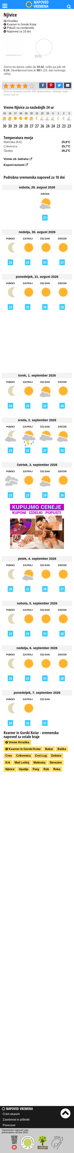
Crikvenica (23, 755)
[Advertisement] (37, 341)
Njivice (10, 769)
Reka (56, 769)
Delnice (56, 755)
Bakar (49, 749)
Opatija (23, 769)
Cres (8, 755)
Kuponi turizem (14, 164)
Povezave (9, 1125)
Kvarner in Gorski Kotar (21, 24)
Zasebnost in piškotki (16, 1119)
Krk (7, 762)
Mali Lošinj (22, 762)
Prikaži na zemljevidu (20, 27)
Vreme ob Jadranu (16, 159)
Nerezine (56, 762)
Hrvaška (12, 21)
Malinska (39, 762)
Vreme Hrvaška (18, 742)
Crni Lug (41, 755)
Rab (46, 769)
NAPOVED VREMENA (41, 4)
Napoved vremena (19, 1108)
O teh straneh (11, 1114)
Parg (36, 769)
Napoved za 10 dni (18, 31)
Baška (61, 749)
